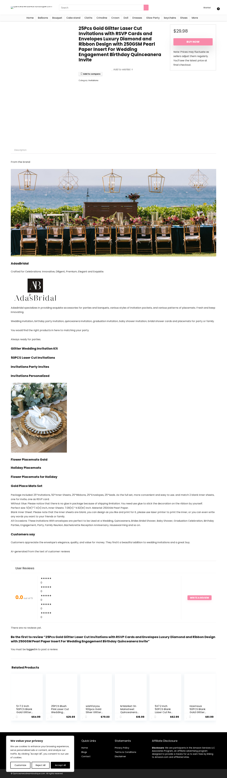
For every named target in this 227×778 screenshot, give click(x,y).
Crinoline (102, 18)
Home (30, 18)
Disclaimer (120, 756)
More (195, 18)
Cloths (88, 18)
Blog (83, 752)
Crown (115, 18)
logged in (32, 649)
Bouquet (57, 18)
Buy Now (193, 42)
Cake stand (73, 18)
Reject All (40, 765)
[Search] (146, 7)
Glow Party (153, 18)
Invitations (93, 80)
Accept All (60, 765)
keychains (170, 18)
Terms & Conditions (125, 752)
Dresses (137, 18)
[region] (40, 754)
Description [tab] (20, 150)
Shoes (183, 18)
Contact (85, 756)
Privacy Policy (122, 747)
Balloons (43, 18)
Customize (20, 765)
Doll (126, 18)
